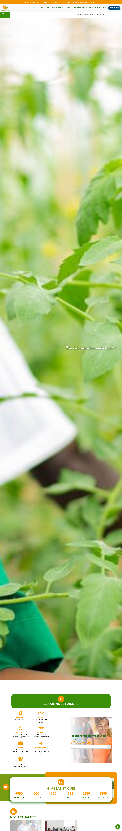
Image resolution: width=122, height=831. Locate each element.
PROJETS (97, 7)
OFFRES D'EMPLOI (87, 7)
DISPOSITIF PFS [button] (44, 7)
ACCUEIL (35, 7)
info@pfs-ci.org (51, 2)
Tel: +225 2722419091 (34, 2)
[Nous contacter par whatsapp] (117, 826)
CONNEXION (115, 8)
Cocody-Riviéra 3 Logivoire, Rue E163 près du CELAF (78, 2)
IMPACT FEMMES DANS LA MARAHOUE (64, 14)
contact (104, 7)
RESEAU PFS (68, 7)
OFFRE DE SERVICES (57, 7)
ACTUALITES (77, 7)
